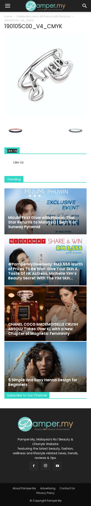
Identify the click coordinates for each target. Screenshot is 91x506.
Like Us (12, 151)
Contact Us (67, 488)
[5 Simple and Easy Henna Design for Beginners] (45, 367)
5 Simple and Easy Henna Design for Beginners (42, 382)
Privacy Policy (45, 493)
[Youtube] (57, 466)
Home (8, 16)
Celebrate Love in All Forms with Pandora (44, 16)
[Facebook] (33, 466)
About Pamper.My (24, 488)
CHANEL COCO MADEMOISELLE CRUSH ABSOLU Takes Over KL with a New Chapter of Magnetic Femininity (43, 329)
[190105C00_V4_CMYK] (45, 115)
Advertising (47, 488)
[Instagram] (45, 465)
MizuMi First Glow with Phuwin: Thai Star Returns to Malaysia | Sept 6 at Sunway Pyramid (42, 222)
